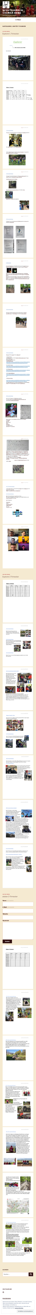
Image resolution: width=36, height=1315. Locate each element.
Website (5, 914)
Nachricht (6, 920)
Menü (19, 19)
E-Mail (8, 907)
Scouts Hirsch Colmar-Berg (13, 11)
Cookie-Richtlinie (19, 1308)
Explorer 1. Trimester (10, 34)
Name (8, 900)
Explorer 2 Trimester (10, 577)
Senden (7, 941)
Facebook (7, 1298)
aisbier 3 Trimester (10, 897)
